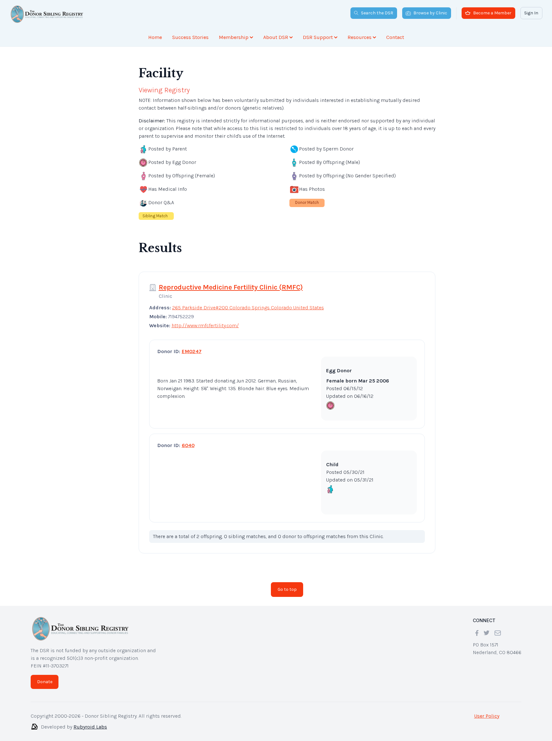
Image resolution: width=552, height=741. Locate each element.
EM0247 (192, 351)
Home (155, 37)
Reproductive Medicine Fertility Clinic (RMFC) (231, 287)
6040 (188, 445)
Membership (234, 37)
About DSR (275, 37)
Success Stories (190, 37)
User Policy (486, 716)
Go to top (287, 589)
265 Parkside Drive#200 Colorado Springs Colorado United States (248, 308)
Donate (44, 681)
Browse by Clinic (430, 13)
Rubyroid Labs (90, 727)
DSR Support (318, 37)
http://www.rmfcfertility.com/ (205, 325)
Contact (395, 37)
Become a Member (492, 13)
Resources (360, 37)
